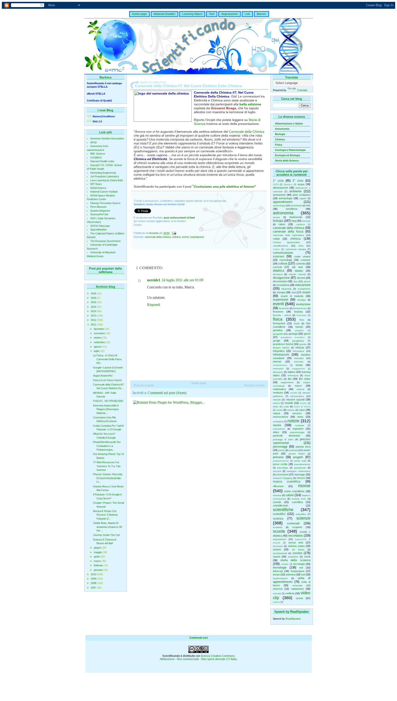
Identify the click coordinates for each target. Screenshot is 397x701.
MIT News (96, 184)
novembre (100, 333)
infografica (278, 351)
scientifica (297, 502)
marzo (98, 561)
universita (297, 585)
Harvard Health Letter (102, 161)
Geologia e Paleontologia (290, 150)
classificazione (280, 245)
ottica (276, 432)
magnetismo (287, 382)
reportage (299, 474)
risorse (304, 485)
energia (281, 292)
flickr (302, 320)
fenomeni (278, 311)
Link (247, 14)
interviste (298, 361)
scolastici (277, 527)
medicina (278, 392)
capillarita (300, 224)
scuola (279, 531)
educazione (302, 285)
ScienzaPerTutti (99, 214)
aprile (97, 556)
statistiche (293, 556)
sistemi (277, 549)
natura (276, 413)
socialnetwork (280, 553)
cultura (282, 263)
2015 (94, 306)
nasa (302, 409)
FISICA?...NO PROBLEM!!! (108, 400)
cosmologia (285, 260)
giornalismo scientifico (292, 337)
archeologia (279, 205)
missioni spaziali (295, 399)
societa (297, 553)
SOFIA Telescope (100, 225)
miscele (277, 399)
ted (301, 567)
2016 (94, 302)
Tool (211, 14)
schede (277, 502)
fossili (297, 323)
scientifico (301, 514)
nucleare (299, 425)
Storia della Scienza (287, 160)
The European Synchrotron (105, 241)
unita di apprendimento (291, 579)
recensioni (282, 474)
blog (294, 220)
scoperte (297, 527)
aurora (276, 217)
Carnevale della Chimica (246, 131)
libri (290, 378)
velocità (277, 593)
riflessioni (278, 486)
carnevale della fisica (288, 231)
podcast (293, 450)
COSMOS (96, 157)
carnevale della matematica (288, 235)
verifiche (290, 593)
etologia (301, 300)
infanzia (299, 347)
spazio (276, 556)
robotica (277, 495)
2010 (94, 574)
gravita (302, 344)
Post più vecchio (254, 385)
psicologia (282, 467)
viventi (299, 598)
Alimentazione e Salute (289, 123)
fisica (277, 319)
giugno (98, 547)
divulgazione (281, 277)
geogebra (299, 330)
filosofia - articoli (282, 315)
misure (276, 403)
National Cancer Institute (104, 191)
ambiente (295, 191)
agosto (98, 346)
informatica (298, 351)
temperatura (297, 571)
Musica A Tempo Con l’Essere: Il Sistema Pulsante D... (105, 515)
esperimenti (280, 299)
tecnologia (299, 564)
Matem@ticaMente (104, 116)
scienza (278, 518)
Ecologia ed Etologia (287, 155)
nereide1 (153, 280)
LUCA (276, 184)
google (276, 340)
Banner (261, 14)
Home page (139, 14)
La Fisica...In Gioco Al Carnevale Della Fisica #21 (107, 359)
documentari (280, 281)
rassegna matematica (298, 471)
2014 (94, 311)
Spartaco (288, 184)
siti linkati (298, 549)
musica (291, 410)
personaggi (280, 446)
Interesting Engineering (103, 172)
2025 (94, 293)
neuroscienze (280, 416)
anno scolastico (301, 194)
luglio (97, 351)
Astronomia (282, 128)
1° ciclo (278, 180)
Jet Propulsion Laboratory (104, 176)
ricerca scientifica (287, 481)
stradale (285, 564)
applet (303, 198)
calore (281, 224)
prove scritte (280, 464)
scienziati (293, 523)
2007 (94, 587)
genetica (277, 330)
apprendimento (282, 202)
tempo (276, 574)
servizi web (295, 542)
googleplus (298, 340)
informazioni (281, 354)
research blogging (282, 478)
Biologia (280, 134)
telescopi (278, 571)
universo (278, 588)
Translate (302, 90)
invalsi (299, 365)
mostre (303, 403)
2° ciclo (297, 180)
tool (303, 574)
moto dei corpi (281, 406)
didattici (299, 270)
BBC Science (97, 153)
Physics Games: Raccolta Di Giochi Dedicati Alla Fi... (107, 478)
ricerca (301, 478)
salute (290, 495)
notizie (293, 421)
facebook (284, 308)
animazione (279, 194)
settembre (100, 342)
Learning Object (192, 14)
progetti (298, 457)
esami (306, 292)
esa (294, 292)
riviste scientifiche (294, 491)
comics (276, 249)
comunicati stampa (295, 249)
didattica (278, 270)
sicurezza (278, 546)
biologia (278, 220)
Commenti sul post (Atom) (167, 393)
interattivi (298, 358)
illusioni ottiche (281, 347)
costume (305, 260)
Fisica (278, 144)
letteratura (293, 375)
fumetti (299, 326)
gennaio (98, 570)
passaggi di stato (283, 439)
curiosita (300, 263)
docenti (301, 277)
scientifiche (283, 509)
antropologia (285, 198)
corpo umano (302, 256)
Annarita (154, 233)
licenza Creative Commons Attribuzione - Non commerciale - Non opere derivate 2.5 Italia (198, 657)
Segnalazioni (229, 14)
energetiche (304, 288)
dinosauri (278, 274)
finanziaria (301, 315)
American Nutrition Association (107, 138)
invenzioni (278, 368)
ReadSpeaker (293, 618)
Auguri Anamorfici (102, 375)
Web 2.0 (97, 121)
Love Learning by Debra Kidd (106, 180)
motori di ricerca (302, 406)
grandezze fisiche (283, 344)
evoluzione (303, 304)
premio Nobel (297, 453)
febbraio (98, 565)
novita (277, 425)
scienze (303, 518)
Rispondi (153, 305)
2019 (94, 297)
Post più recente (144, 385)
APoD (93, 142)
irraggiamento (298, 369)
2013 (94, 315)
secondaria (295, 535)
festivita (298, 311)
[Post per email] (174, 233)
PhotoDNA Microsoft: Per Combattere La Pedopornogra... (107, 446)
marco (298, 385)
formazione (279, 323)
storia (307, 556)
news (300, 416)
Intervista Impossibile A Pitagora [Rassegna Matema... (106, 409)
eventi (278, 304)
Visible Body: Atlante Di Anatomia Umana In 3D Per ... (107, 527)
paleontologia (297, 432)
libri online (304, 378)
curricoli (277, 267)
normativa (278, 421)
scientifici (279, 514)
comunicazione (283, 252)
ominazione (279, 429)
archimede (296, 205)
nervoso (297, 413)
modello (289, 403)
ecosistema (282, 285)
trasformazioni (280, 578)
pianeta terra (303, 446)
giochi (307, 333)
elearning (286, 288)
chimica (295, 238)
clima (300, 245)
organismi (297, 428)
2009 (94, 578)
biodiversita (295, 217)
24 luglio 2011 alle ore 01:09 (182, 280)
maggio (98, 552)
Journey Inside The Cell (106, 535)
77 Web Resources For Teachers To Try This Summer (107, 466)
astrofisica (291, 208)
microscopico (297, 396)
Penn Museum (98, 206)
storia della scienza (295, 560)
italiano (291, 372)
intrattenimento (280, 365)
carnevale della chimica (288, 228)
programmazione (281, 461)
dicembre (99, 329)
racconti (277, 471)
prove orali (300, 461)
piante (281, 450)
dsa (295, 281)
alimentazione (280, 187)
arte (308, 205)
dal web (297, 267)
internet (277, 361)
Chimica (280, 139)
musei (279, 410)
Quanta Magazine (100, 210)
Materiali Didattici (164, 14)
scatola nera (299, 498)
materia (300, 389)
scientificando (280, 505)
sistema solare (296, 546)
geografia (278, 334)
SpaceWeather (98, 229)
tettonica (290, 574)
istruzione (278, 372)
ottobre (98, 337)
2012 (94, 320)
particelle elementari (286, 435)
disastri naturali (297, 274)
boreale (306, 221)
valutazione (297, 588)
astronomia (283, 213)
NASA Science (98, 188)
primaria (278, 457)
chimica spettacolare (286, 242)
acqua (301, 184)
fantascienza (300, 308)
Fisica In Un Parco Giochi (107, 380)
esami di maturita (292, 296)
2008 (94, 583)
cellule (276, 238)
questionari (300, 467)
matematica (279, 389)
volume (276, 602)
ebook (307, 281)
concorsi (278, 256)
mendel (293, 393)
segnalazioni (279, 539)
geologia (293, 333)
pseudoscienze (302, 464)
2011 (94, 324)
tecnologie (279, 567)
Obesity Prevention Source (105, 203)
